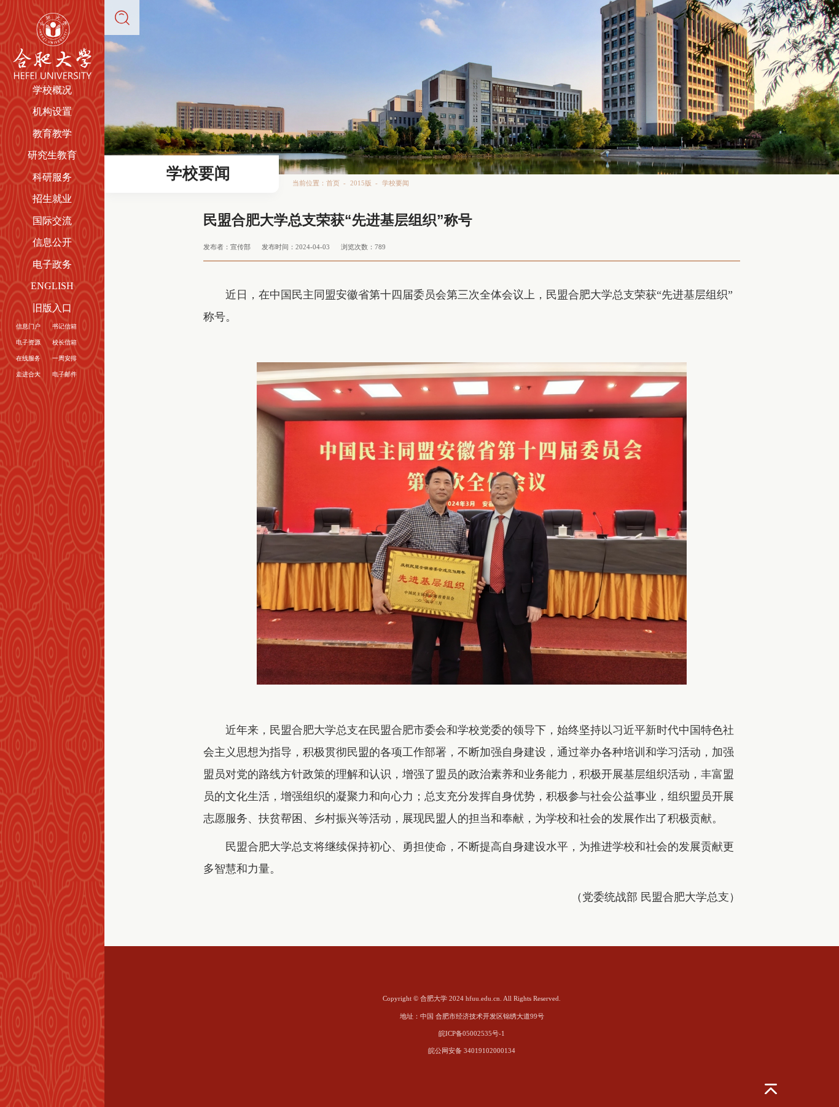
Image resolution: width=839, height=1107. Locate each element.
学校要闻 (395, 183)
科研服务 (52, 177)
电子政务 (52, 264)
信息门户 (28, 326)
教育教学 (52, 133)
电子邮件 (64, 374)
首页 (333, 183)
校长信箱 (64, 342)
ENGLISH (52, 286)
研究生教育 (52, 155)
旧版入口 (52, 308)
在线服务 (28, 358)
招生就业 (52, 198)
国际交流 (52, 221)
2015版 (361, 183)
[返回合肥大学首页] (52, 16)
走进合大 (28, 374)
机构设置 (52, 111)
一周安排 (64, 358)
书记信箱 (64, 326)
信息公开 (52, 242)
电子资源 (28, 342)
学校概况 (52, 90)
